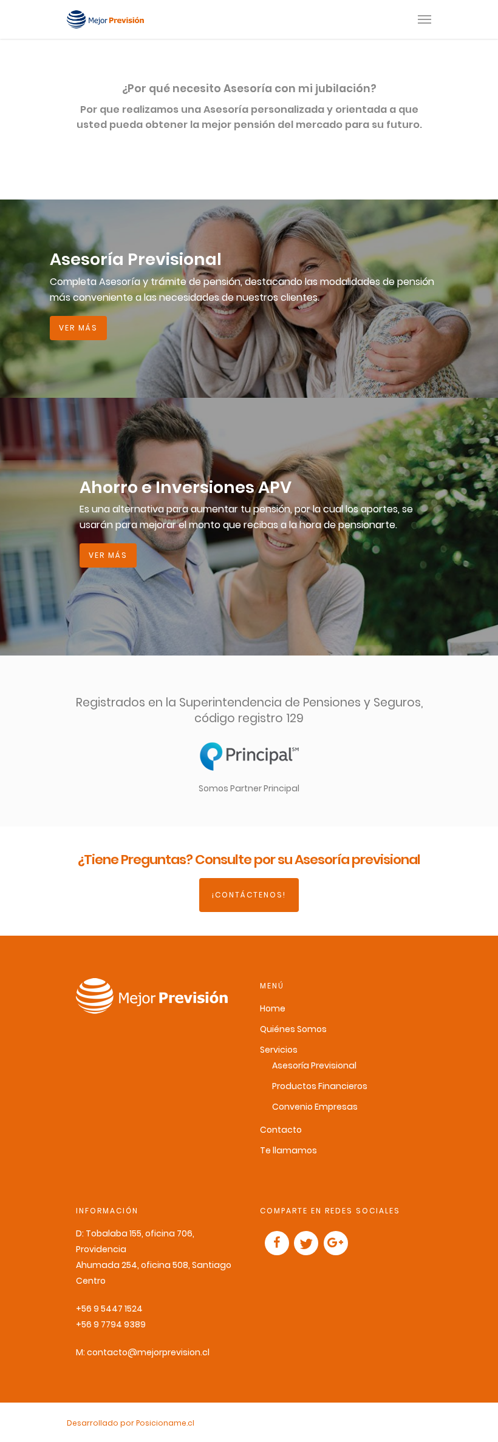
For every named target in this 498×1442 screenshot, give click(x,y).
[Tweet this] (306, 1243)
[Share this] (277, 1243)
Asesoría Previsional (314, 1065)
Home (272, 1008)
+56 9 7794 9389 (111, 1324)
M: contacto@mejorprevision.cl (143, 1352)
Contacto (281, 1130)
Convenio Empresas (315, 1107)
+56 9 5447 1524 (109, 1309)
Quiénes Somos (293, 1029)
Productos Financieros (319, 1086)
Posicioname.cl (165, 1423)
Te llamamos (288, 1150)
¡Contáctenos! (249, 895)
